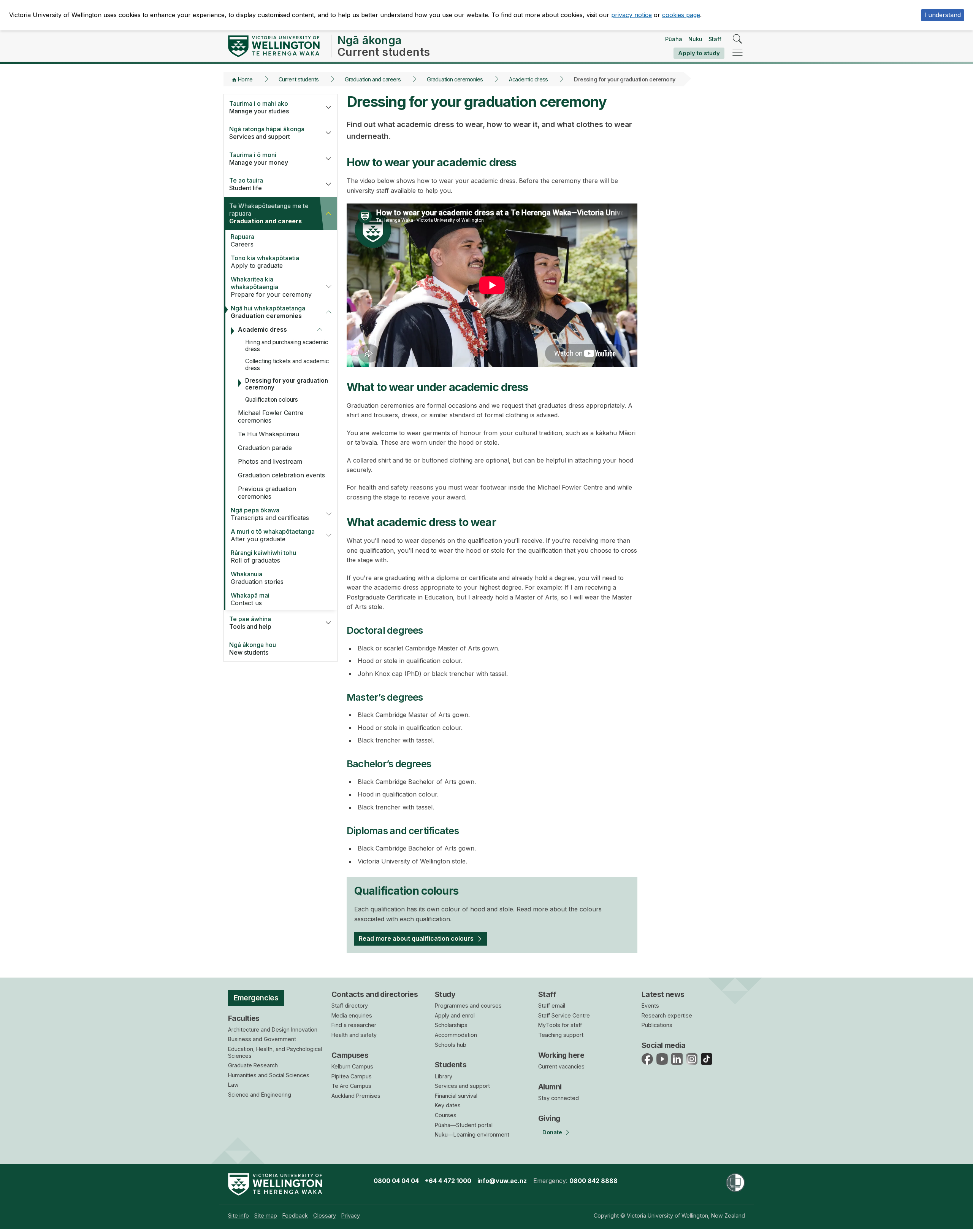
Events (650, 1005)
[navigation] (737, 52)
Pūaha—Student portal (464, 1125)
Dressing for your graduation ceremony (286, 384)
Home (245, 79)
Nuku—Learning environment (472, 1134)
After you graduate (273, 535)
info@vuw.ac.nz (502, 1180)
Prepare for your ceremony (271, 286)
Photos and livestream (270, 461)
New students (252, 648)
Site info (238, 1215)
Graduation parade (265, 448)
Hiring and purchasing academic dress (286, 346)
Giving (549, 1118)
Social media (663, 1045)
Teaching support (560, 1035)
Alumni (550, 1086)
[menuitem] (238, 1215)
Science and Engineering (259, 1094)
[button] (328, 107)
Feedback (295, 1215)
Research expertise (667, 1015)
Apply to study (699, 53)
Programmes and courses (468, 1005)
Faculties (244, 1018)
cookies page (681, 15)
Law (233, 1084)
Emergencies (256, 997)
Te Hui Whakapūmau (268, 434)
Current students (299, 79)
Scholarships (451, 1025)
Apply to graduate (265, 261)
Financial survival (456, 1095)
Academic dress (528, 79)
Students (450, 1064)
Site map (265, 1215)
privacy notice (631, 15)
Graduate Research (253, 1065)
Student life (246, 184)
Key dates (448, 1105)
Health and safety (354, 1035)
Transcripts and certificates (270, 513)
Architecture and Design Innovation (272, 1029)
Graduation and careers (373, 79)
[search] (737, 39)
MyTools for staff (560, 1025)
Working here (561, 1055)
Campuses (349, 1055)
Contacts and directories (374, 994)
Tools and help (250, 622)
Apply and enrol (455, 1015)
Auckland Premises (355, 1095)
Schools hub (450, 1044)
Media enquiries (351, 1015)
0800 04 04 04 (396, 1180)
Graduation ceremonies (455, 79)
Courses (445, 1115)
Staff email (551, 1005)
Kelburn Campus (352, 1066)
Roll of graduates (263, 556)
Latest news (663, 994)
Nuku (695, 39)
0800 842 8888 (593, 1180)
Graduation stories (257, 577)
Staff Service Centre (564, 1015)
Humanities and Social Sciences (268, 1075)
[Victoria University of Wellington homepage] (274, 46)
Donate (552, 1132)
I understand (942, 15)
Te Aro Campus (351, 1086)
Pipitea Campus (351, 1076)
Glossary (324, 1215)
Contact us (250, 599)
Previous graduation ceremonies (267, 492)
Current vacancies (561, 1066)
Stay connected (558, 1098)
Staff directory (349, 1005)
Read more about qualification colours (416, 938)
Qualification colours (271, 399)
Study (445, 994)
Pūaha (673, 39)
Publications (657, 1025)
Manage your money (258, 158)
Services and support (266, 132)
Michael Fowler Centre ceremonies (270, 416)
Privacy (350, 1215)
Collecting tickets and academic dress (287, 365)
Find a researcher (353, 1025)
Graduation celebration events (281, 475)
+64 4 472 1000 (448, 1180)
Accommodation (456, 1035)
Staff (714, 39)
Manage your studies (259, 107)
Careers (242, 240)
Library (443, 1076)
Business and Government (262, 1039)
